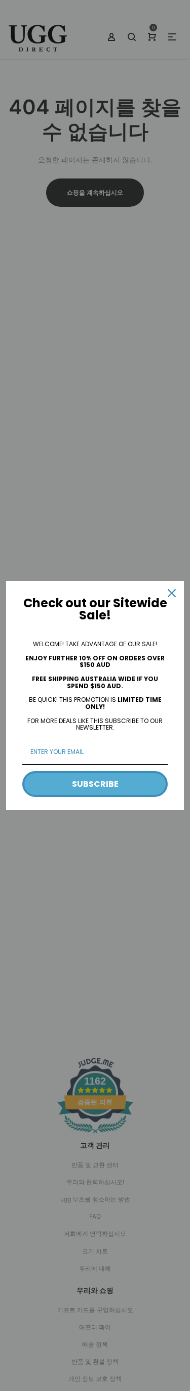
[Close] (172, 593)
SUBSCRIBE (95, 784)
